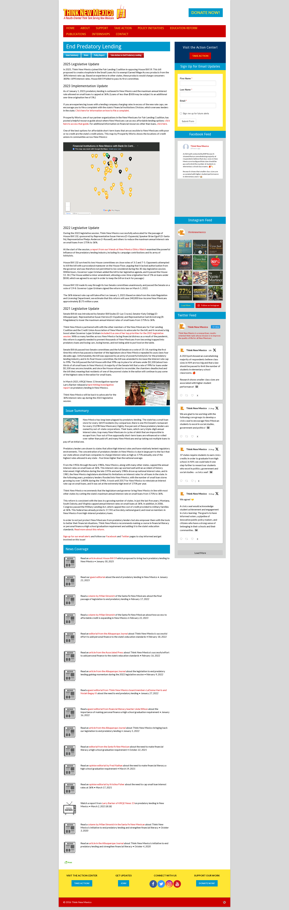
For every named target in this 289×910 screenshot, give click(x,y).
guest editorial (97, 577)
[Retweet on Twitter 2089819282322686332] (187, 539)
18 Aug (211, 494)
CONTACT (122, 34)
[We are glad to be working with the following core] (200, 247)
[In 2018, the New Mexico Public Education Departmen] (215, 278)
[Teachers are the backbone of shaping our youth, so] (185, 278)
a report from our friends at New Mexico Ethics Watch (118, 249)
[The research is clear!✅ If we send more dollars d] (200, 278)
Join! (123, 883)
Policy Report (99, 55)
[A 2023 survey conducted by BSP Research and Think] (185, 293)
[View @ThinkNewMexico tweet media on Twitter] (197, 387)
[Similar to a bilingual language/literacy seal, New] (200, 262)
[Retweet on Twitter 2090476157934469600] (187, 481)
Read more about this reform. (89, 529)
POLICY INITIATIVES (151, 28)
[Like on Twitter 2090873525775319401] (193, 436)
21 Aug (211, 408)
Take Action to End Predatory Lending (126, 55)
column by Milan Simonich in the (116, 824)
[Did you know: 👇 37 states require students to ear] (215, 247)
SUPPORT (102, 28)
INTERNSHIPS (101, 34)
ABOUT (85, 28)
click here (162, 123)
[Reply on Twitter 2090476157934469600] (182, 481)
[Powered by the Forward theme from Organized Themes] (224, 902)
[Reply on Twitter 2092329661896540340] (182, 395)
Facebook (111, 536)
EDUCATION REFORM (183, 28)
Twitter (125, 536)
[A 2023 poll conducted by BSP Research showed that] (185, 247)
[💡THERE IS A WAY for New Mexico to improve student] (200, 293)
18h (210, 350)
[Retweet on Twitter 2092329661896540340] (187, 395)
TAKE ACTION (123, 28)
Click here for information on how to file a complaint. (102, 110)
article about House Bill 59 (103, 558)
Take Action (200, 55)
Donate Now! (205, 12)
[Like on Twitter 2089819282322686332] (193, 539)
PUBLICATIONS (76, 34)
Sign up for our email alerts (76, 536)
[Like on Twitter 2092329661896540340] (193, 395)
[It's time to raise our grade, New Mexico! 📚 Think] (215, 293)
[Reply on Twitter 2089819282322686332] (182, 539)
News (86, 55)
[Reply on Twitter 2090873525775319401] (182, 436)
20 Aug (211, 449)
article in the (106, 843)
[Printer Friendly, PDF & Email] (68, 863)
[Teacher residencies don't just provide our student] (215, 262)
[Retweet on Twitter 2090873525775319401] (187, 436)
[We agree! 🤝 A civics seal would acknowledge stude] (185, 262)
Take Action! (82, 883)
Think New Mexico (196, 350)
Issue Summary (72, 55)
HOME (70, 28)
